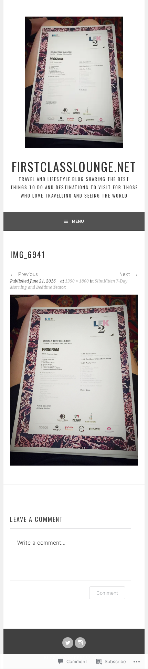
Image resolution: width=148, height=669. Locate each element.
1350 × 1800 (77, 281)
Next (125, 273)
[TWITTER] (67, 642)
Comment (107, 593)
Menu (78, 221)
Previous (27, 273)
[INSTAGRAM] (80, 642)
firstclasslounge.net (74, 166)
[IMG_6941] (74, 463)
